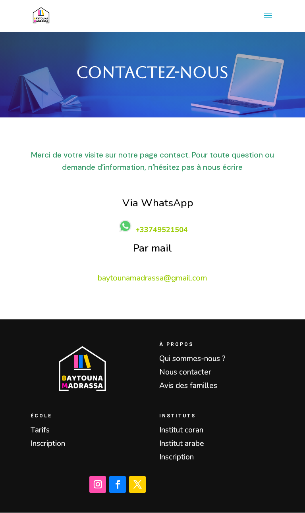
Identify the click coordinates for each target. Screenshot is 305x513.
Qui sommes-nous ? (192, 359)
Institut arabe (181, 443)
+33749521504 (161, 229)
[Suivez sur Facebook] (117, 484)
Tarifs (40, 430)
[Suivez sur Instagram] (97, 484)
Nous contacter (185, 372)
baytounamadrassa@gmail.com (152, 278)
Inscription (48, 443)
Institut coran (181, 430)
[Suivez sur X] (137, 484)
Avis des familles (188, 385)
